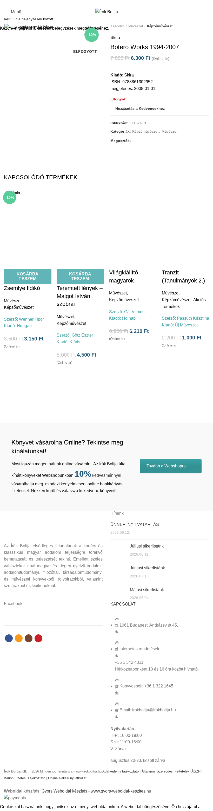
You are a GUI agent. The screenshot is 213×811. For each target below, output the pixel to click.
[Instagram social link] (109, 3)
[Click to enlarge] (13, 22)
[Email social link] (103, 3)
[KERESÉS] (205, 19)
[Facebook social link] (98, 3)
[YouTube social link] (115, 3)
